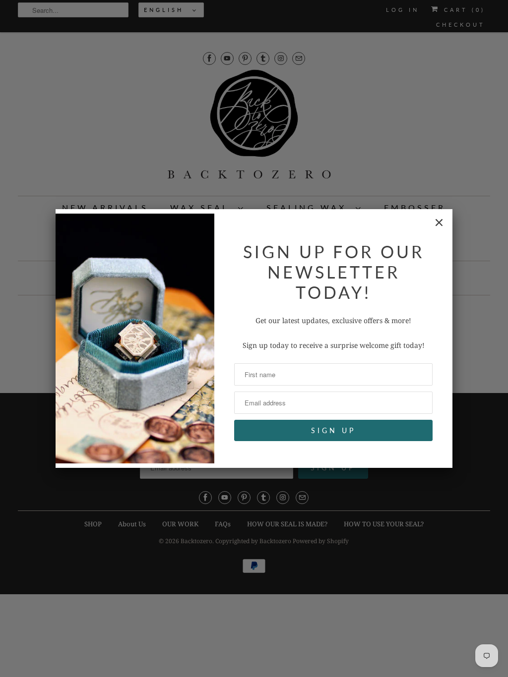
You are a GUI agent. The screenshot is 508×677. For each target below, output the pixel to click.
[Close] (439, 222)
